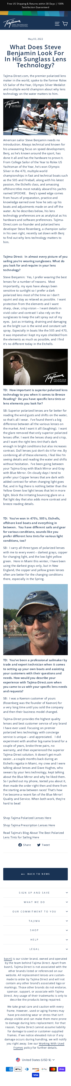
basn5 (8, 958)
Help (34, 939)
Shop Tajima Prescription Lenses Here (29, 825)
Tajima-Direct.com (15, 76)
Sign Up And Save (34, 892)
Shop (34, 930)
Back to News (38, 873)
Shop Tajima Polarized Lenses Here (27, 818)
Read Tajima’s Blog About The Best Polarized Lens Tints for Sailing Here (33, 835)
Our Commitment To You (34, 911)
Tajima (34, 920)
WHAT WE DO (34, 902)
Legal (35, 948)
